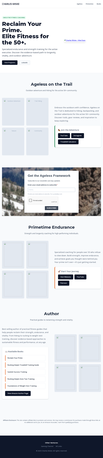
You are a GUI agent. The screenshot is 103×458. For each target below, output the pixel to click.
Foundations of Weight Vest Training (22, 386)
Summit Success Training (17, 372)
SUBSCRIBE (51, 208)
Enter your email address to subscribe (42, 185)
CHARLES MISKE (10, 4)
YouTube (64, 135)
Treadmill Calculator (68, 142)
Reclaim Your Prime (15, 358)
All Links (59, 446)
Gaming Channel (47, 446)
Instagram (78, 135)
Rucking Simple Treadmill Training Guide (23, 365)
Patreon (63, 283)
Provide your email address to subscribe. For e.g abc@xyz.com (45, 194)
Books (99, 4)
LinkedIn (25, 63)
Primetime (89, 4)
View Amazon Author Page (18, 393)
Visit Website (65, 277)
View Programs (9, 62)
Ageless (79, 4)
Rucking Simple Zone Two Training (21, 379)
